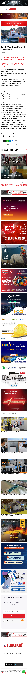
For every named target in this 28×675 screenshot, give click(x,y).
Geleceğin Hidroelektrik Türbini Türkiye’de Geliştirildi (13, 494)
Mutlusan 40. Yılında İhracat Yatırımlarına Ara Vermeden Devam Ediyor (12, 162)
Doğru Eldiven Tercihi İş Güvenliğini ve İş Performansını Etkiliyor (7, 186)
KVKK (11, 653)
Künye (6, 653)
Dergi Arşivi (18, 653)
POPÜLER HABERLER (9, 413)
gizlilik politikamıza (12, 625)
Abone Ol (14, 615)
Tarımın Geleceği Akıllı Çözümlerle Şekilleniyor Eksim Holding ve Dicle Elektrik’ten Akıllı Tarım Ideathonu (13, 65)
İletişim (16, 655)
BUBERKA (3, 672)
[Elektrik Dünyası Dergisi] (11, 8)
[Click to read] (14, 172)
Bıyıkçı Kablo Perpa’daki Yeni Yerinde (21, 185)
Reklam (10, 655)
